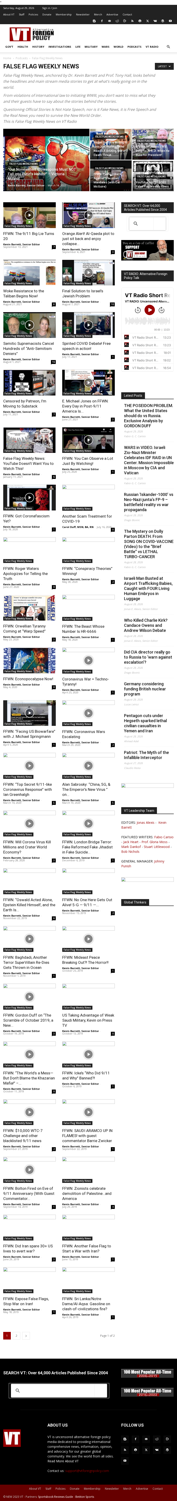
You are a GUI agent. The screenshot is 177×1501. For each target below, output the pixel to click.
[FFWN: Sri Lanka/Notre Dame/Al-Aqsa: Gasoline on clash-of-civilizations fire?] (88, 1280)
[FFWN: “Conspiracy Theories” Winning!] (88, 550)
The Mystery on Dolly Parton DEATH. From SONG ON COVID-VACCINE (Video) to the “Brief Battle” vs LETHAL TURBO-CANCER (149, 544)
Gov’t (9, 46)
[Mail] (109, 21)
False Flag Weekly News (23, 164)
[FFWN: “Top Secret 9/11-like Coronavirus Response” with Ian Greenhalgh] (29, 766)
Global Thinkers (135, 902)
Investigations (59, 46)
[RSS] (132, 21)
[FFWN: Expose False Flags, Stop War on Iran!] (29, 1280)
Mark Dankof (131, 846)
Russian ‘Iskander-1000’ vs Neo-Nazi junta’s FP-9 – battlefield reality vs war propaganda (148, 502)
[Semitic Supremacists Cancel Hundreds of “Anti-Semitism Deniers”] (29, 325)
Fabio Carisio (164, 837)
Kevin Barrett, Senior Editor (26, 185)
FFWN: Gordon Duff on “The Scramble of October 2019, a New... (28, 1020)
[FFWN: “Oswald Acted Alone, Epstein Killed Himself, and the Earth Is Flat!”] (29, 881)
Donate (46, 14)
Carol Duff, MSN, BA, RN (78, 527)
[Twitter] (147, 21)
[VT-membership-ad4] (147, 259)
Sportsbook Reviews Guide (55, 1497)
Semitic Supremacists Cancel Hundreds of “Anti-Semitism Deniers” (28, 348)
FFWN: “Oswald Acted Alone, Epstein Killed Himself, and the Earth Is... (29, 904)
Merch (98, 14)
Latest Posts (133, 395)
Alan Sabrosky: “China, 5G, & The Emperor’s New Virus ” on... (86, 789)
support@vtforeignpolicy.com (87, 1471)
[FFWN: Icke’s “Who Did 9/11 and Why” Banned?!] (88, 1054)
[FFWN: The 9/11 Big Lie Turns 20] (29, 215)
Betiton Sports (84, 1497)
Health (23, 46)
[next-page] (26, 1336)
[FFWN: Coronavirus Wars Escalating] (88, 713)
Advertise (112, 14)
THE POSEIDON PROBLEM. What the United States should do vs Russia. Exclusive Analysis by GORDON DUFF (148, 415)
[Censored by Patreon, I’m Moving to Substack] (29, 383)
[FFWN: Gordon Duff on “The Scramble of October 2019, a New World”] (29, 997)
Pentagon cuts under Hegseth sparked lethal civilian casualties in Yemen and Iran (145, 723)
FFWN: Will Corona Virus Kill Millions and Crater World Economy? (27, 847)
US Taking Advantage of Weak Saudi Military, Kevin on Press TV (88, 1020)
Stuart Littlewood (157, 846)
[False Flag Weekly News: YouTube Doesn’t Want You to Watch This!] (29, 440)
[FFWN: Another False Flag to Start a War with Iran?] (88, 1228)
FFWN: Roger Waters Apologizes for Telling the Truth (25, 573)
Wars (105, 46)
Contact (127, 14)
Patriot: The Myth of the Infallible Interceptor (146, 755)
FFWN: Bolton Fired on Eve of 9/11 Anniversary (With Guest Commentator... (28, 1193)
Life (77, 46)
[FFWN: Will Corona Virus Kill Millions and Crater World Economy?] (29, 824)
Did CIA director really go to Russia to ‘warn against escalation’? (148, 657)
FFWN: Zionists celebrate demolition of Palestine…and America (87, 1193)
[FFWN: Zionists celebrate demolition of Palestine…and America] (88, 1170)
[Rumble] (124, 21)
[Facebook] (101, 21)
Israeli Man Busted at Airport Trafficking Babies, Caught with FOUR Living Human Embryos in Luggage (148, 588)
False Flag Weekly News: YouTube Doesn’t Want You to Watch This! (28, 463)
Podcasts (134, 46)
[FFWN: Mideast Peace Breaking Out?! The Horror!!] (88, 939)
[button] (168, 47)
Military (91, 46)
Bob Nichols (130, 851)
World (118, 46)
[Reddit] (117, 21)
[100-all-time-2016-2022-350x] (147, 1395)
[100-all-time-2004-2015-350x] (147, 1377)
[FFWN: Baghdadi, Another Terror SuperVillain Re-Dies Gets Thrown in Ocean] (29, 939)
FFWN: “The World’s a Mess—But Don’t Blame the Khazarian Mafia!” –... (29, 1078)
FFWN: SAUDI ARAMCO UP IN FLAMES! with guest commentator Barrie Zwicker (87, 1135)
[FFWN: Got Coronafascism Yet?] (29, 497)
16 (53, 362)
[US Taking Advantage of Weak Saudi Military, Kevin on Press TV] (88, 997)
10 (112, 304)
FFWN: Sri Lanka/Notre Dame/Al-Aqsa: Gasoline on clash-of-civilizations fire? (86, 1303)
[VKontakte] (155, 21)
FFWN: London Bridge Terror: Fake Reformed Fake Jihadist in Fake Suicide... (87, 847)
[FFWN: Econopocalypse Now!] (29, 660)
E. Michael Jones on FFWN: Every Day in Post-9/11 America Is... (85, 406)
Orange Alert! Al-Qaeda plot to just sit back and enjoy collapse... (88, 238)
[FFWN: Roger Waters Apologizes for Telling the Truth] (29, 550)
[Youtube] (170, 21)
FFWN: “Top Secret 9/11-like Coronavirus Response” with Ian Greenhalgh (27, 789)
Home (7, 58)
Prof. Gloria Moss (155, 842)
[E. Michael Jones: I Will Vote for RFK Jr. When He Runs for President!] (153, 144)
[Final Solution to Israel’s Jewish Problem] (88, 273)
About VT (9, 14)
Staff (21, 14)
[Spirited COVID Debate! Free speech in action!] (88, 325)
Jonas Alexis (145, 822)
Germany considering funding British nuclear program (145, 688)
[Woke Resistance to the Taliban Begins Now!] (29, 273)
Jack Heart (131, 842)
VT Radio (152, 46)
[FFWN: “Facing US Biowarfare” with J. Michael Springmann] (29, 713)
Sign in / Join (49, 8)
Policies (33, 14)
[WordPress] (162, 21)
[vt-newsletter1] (147, 880)
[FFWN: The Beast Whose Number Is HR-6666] (88, 608)
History (38, 46)
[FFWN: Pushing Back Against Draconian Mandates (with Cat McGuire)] (111, 175)
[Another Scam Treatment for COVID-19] (88, 498)
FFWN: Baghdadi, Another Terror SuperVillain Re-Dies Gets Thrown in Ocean (26, 962)
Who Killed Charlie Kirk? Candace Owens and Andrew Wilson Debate (146, 625)
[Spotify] (139, 21)
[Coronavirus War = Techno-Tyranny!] (88, 661)
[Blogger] (94, 21)
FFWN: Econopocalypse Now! (28, 679)
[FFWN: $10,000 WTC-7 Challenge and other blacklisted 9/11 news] (29, 1112)
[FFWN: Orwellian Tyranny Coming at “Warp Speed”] (29, 608)
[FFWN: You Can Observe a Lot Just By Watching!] (88, 440)
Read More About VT (63, 1461)
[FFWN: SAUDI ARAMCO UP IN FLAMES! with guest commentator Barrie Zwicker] (88, 1112)
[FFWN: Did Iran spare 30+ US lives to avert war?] (29, 1228)
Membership (64, 14)
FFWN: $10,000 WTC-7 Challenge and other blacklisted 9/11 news (23, 1135)
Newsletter (83, 14)
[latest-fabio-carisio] (147, 786)
